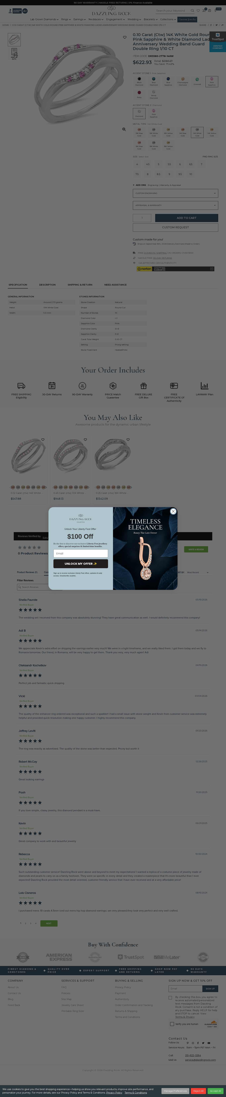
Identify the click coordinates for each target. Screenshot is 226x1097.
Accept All (215, 1091)
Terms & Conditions (136, 1092)
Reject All (198, 1091)
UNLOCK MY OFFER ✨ (81, 564)
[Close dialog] (173, 511)
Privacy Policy (114, 1092)
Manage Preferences (175, 1091)
